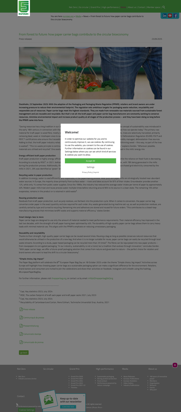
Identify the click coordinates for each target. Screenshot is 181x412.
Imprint (96, 172)
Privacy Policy (87, 172)
